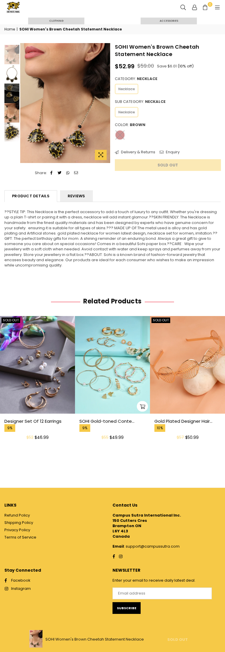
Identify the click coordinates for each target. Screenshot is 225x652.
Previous (25, 103)
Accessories (169, 21)
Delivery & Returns (137, 152)
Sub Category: (140, 101)
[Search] (183, 7)
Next (105, 103)
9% (9, 428)
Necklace (126, 88)
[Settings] (194, 7)
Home (9, 29)
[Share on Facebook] (52, 173)
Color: (130, 125)
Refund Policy (17, 515)
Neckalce (126, 112)
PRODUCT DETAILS (31, 196)
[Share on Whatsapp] (68, 173)
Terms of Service (20, 537)
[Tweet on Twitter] (60, 173)
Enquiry (172, 152)
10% (160, 428)
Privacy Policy (17, 530)
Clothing (56, 21)
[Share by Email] (76, 173)
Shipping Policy (18, 522)
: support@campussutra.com (152, 546)
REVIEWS (76, 196)
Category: (136, 79)
